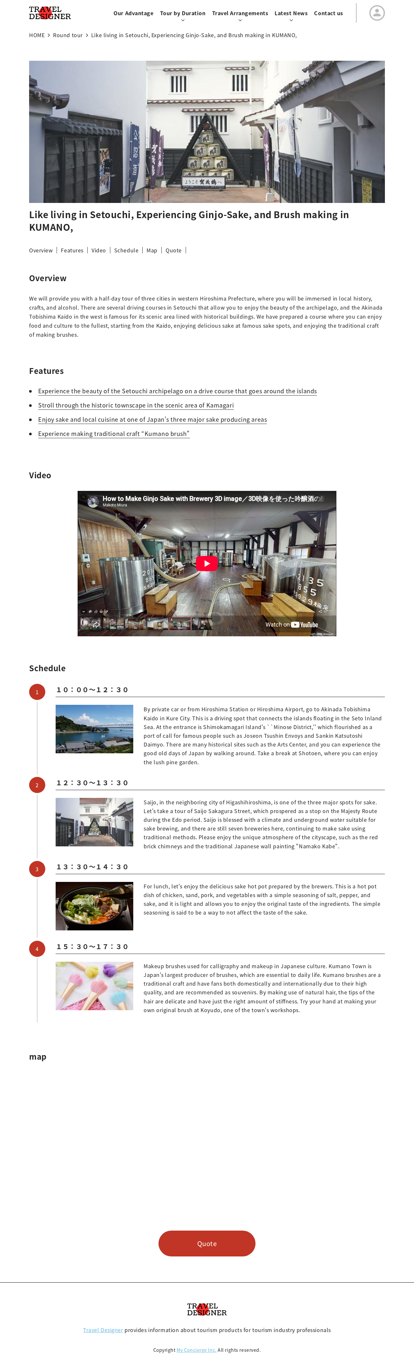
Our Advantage (133, 13)
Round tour (68, 35)
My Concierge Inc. (197, 1350)
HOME (37, 35)
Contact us (328, 13)
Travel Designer (103, 1330)
